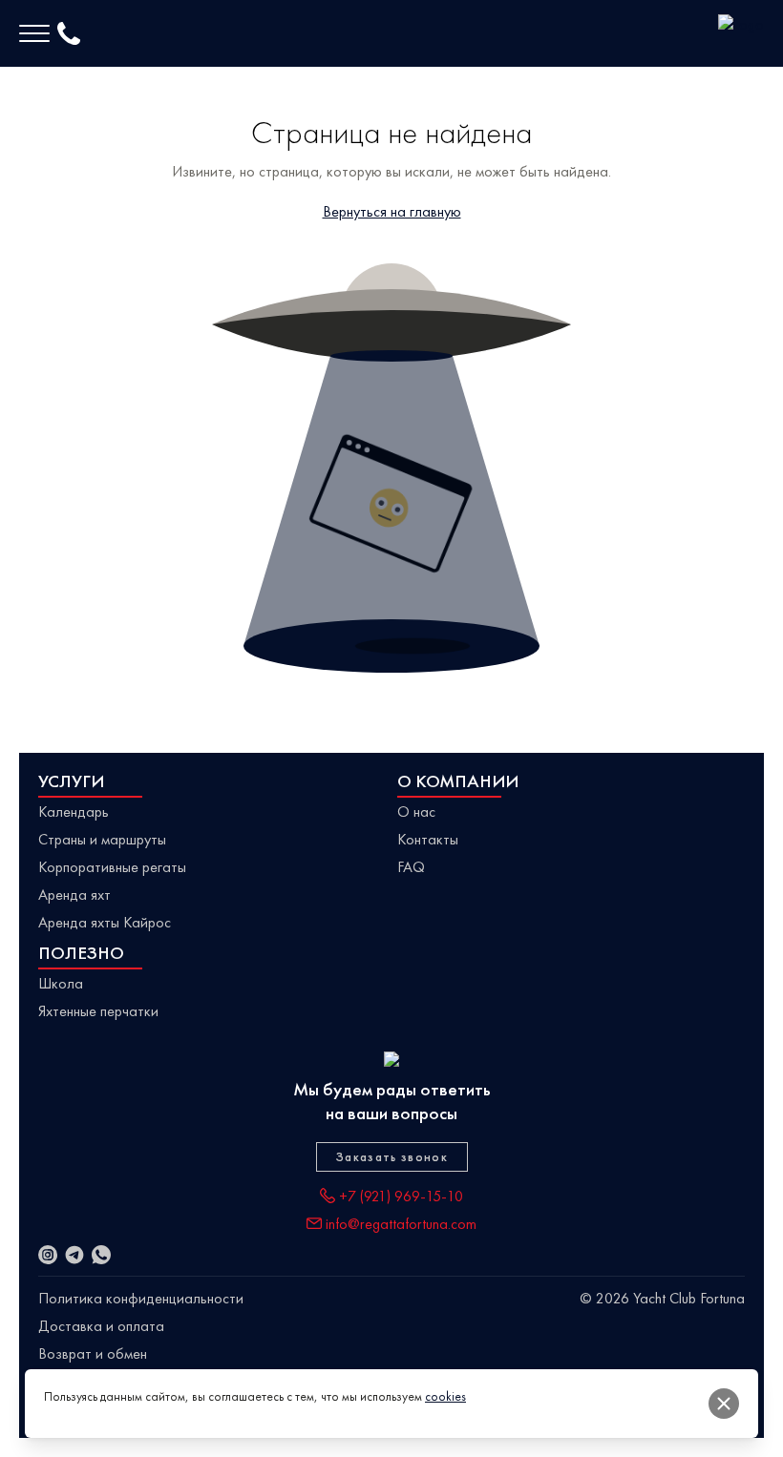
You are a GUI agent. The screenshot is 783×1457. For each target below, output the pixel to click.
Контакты (427, 839)
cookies (445, 1396)
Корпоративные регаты (112, 867)
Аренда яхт (74, 895)
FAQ (411, 867)
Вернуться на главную (392, 211)
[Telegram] (74, 1254)
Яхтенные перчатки (98, 1011)
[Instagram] (47, 1254)
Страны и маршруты (102, 839)
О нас (416, 811)
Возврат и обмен (92, 1353)
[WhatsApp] (101, 1254)
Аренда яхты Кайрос (104, 922)
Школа (60, 983)
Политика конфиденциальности (140, 1298)
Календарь (73, 811)
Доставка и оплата (101, 1326)
